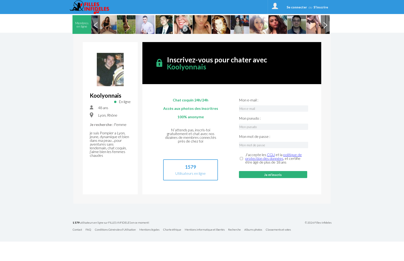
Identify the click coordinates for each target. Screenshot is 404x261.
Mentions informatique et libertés (205, 229)
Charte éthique (172, 229)
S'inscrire (321, 7)
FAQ (88, 229)
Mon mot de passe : (254, 136)
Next (325, 24)
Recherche (234, 229)
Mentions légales (149, 229)
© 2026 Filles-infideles (318, 222)
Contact (77, 229)
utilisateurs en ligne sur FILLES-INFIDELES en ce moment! (110, 222)
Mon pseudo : (250, 118)
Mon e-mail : (248, 100)
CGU (271, 154)
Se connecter (297, 7)
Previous (95, 24)
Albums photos (253, 229)
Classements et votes (278, 229)
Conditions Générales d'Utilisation (115, 229)
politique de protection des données (273, 156)
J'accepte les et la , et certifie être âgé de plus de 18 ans (273, 158)
